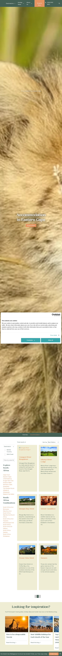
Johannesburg (7, 479)
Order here (53, 654)
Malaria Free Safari (8, 494)
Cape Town (6, 475)
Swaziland (6, 486)
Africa (22, 91)
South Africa (28, 91)
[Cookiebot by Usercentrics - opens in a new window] (53, 315)
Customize (30, 340)
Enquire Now (31, 225)
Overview (25, 435)
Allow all (50, 340)
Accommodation (35, 435)
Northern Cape (7, 484)
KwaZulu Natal (7, 482)
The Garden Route (8, 488)
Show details (53, 335)
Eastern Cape (37, 91)
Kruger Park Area (8, 480)
